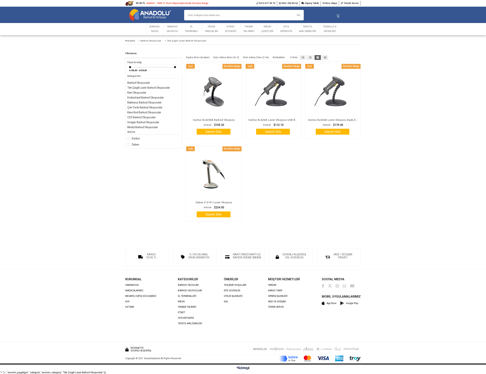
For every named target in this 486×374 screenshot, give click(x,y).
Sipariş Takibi (311, 3)
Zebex (135, 144)
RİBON (181, 301)
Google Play (352, 303)
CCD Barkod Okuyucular (141, 117)
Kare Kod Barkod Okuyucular (144, 112)
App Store (331, 303)
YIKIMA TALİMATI (248, 29)
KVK (127, 301)
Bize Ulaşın (331, 3)
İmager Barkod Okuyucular (143, 122)
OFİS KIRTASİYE (286, 29)
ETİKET (181, 312)
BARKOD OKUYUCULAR (190, 290)
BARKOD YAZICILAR (188, 285)
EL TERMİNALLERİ (187, 296)
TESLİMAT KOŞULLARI (235, 285)
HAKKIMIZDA (132, 285)
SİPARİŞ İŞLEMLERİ (277, 296)
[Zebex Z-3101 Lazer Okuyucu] (214, 174)
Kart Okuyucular (136, 92)
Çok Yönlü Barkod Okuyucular (145, 107)
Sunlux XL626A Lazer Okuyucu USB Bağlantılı (273, 119)
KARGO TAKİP (275, 290)
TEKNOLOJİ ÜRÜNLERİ (330, 29)
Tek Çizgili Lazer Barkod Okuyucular (148, 87)
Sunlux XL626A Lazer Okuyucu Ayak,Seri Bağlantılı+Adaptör (333, 119)
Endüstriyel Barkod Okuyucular (145, 97)
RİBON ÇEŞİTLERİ (267, 29)
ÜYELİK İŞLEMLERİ (233, 296)
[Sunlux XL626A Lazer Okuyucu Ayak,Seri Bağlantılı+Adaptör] (333, 91)
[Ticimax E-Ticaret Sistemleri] (243, 368)
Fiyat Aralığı (134, 62)
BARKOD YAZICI (155, 29)
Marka (131, 131)
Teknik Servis (351, 3)
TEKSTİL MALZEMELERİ (307, 29)
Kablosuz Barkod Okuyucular (144, 102)
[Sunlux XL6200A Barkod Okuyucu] (214, 91)
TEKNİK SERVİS (276, 307)
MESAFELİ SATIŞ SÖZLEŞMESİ (140, 296)
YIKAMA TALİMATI (187, 307)
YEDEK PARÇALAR (211, 29)
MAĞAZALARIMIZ (134, 290)
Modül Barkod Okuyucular (142, 127)
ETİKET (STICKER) (231, 29)
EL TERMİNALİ (191, 29)
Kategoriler (134, 76)
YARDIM (272, 285)
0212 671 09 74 (266, 3)
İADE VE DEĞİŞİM (277, 301)
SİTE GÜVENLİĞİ (232, 290)
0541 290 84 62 (289, 3)
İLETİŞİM (129, 307)
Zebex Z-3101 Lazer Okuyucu (214, 202)
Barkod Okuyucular (138, 82)
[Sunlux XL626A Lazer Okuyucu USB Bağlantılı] (273, 91)
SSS (226, 301)
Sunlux (136, 138)
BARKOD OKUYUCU (172, 29)
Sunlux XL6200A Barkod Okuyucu (214, 119)
